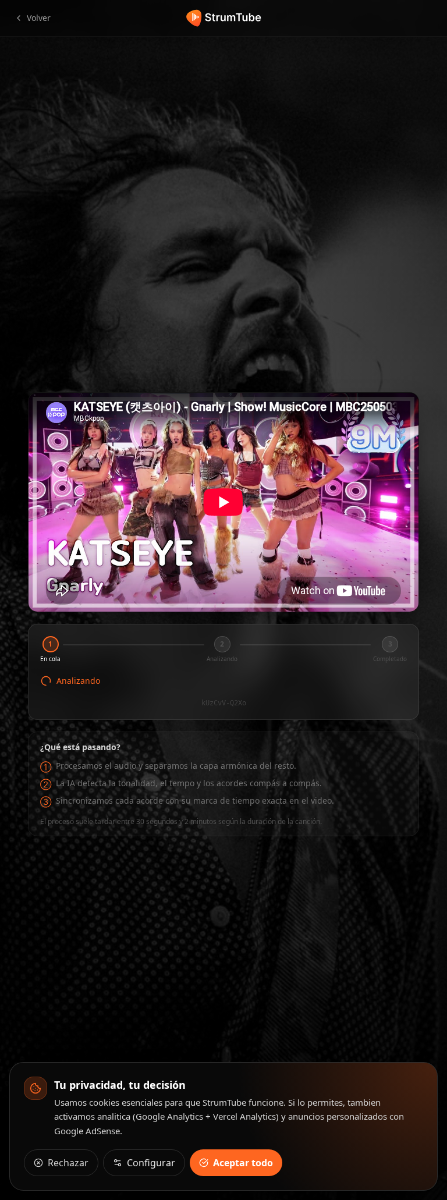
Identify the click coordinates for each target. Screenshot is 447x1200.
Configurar (151, 1162)
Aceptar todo (243, 1162)
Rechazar (68, 1162)
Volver (39, 17)
